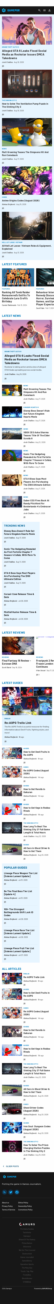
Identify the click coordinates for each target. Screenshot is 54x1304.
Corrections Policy (25, 1210)
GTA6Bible (27, 1282)
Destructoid (27, 1254)
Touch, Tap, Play (27, 1271)
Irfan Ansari (41, 670)
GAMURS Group (47, 1288)
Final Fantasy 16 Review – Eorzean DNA (16, 662)
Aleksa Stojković (8, 204)
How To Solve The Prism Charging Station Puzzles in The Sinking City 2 (36, 1148)
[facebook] (16, 1192)
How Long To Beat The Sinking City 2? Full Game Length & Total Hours (36, 829)
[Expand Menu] (44, 10)
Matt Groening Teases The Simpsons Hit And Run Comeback (37, 392)
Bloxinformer (27, 1278)
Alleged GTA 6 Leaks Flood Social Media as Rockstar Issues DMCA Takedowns (24, 54)
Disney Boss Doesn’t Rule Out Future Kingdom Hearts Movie (36, 413)
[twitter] (10, 1192)
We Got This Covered (27, 1250)
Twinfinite (27, 1232)
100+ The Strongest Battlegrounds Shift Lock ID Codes (18, 912)
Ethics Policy (23, 1203)
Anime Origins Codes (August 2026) (20, 200)
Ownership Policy (25, 1206)
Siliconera (27, 1247)
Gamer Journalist (27, 1257)
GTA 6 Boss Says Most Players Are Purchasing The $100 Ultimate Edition (36, 481)
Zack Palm (40, 308)
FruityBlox (27, 1275)
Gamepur (27, 1236)
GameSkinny (27, 1261)
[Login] (49, 10)
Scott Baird (6, 667)
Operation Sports (27, 1264)
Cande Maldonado (9, 305)
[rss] (4, 1192)
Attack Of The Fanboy (27, 1239)
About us (5, 1203)
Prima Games (27, 1243)
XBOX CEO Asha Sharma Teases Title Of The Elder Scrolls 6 (36, 435)
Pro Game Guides (27, 1229)
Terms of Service (8, 1210)
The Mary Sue (27, 1268)
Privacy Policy (7, 1206)
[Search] (39, 10)
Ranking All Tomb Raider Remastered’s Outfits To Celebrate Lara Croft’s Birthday (16, 297)
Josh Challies (7, 62)
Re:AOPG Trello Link (18, 722)
